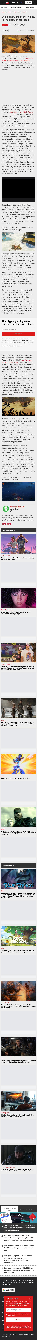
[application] (18, 188)
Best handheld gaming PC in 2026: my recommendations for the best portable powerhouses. (19, 1270)
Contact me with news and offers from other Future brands (19, 1314)
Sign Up (18, 1320)
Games (4, 12)
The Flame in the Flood (20, 12)
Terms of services (23, 338)
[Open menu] (3, 2)
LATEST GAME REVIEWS (27, 1209)
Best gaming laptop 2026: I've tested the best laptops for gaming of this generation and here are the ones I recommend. (19, 1259)
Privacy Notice (25, 340)
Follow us (22, 30)
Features (5, 25)
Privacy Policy (25, 1326)
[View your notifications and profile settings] (17, 2)
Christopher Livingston (18, 24)
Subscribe (28, 2)
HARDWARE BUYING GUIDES (10, 1209)
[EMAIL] (11, 511)
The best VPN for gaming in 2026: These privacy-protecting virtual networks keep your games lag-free (19, 1228)
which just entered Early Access (21, 112)
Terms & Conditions (16, 1327)
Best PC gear (30, 7)
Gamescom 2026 (16, 7)
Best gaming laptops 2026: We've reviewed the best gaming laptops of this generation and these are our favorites (19, 1238)
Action (10, 12)
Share (6, 30)
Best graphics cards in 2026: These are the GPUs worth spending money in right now (19, 1248)
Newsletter (31, 30)
